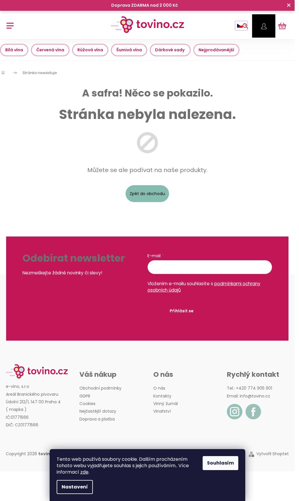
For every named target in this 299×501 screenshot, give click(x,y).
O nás (159, 388)
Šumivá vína (129, 50)
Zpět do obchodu (147, 194)
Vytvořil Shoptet (272, 454)
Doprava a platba (97, 419)
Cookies (87, 404)
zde (84, 472)
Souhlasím (220, 463)
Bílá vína (14, 50)
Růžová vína (90, 50)
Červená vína (50, 50)
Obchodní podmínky (100, 388)
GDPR (84, 396)
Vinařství (162, 411)
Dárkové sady (170, 50)
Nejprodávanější (216, 50)
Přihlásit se (182, 311)
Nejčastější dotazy (97, 411)
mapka (16, 409)
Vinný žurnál (165, 404)
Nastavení (75, 487)
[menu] (8, 23)
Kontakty (162, 396)
